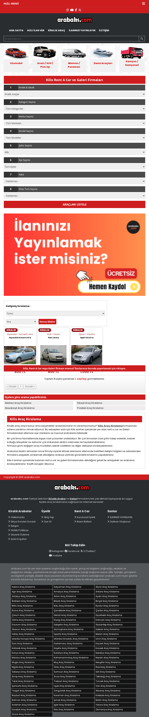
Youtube (57, 555)
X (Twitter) (89, 551)
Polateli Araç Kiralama (90, 408)
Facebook (74, 551)
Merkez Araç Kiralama (18, 403)
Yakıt (21, 174)
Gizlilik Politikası (20, 530)
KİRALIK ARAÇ (56, 30)
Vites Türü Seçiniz (28, 189)
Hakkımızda (18, 517)
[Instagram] (67, 10)
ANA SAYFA (16, 30)
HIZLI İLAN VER (35, 30)
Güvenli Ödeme (20, 534)
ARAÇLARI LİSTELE (74, 204)
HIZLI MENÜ (11, 3)
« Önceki (11, 386)
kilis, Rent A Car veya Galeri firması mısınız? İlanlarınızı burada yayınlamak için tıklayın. (74, 368)
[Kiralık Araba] (71, 489)
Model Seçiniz (26, 131)
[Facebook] (76, 10)
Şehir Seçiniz (25, 145)
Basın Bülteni (84, 521)
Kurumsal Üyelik (86, 517)
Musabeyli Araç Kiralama (20, 408)
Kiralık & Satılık (26, 87)
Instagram (58, 551)
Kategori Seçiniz (27, 102)
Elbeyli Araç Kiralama (89, 403)
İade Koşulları (19, 539)
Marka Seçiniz (26, 116)
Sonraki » (30, 386)
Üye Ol (47, 521)
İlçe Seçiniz (24, 160)
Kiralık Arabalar (74, 20)
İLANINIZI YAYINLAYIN (82, 30)
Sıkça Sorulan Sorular (23, 521)
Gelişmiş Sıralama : (18, 306)
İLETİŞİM (104, 30)
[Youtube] (72, 10)
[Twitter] (79, 10)
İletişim (15, 526)
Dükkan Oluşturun (120, 521)
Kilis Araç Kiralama (110, 426)
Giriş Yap (49, 517)
